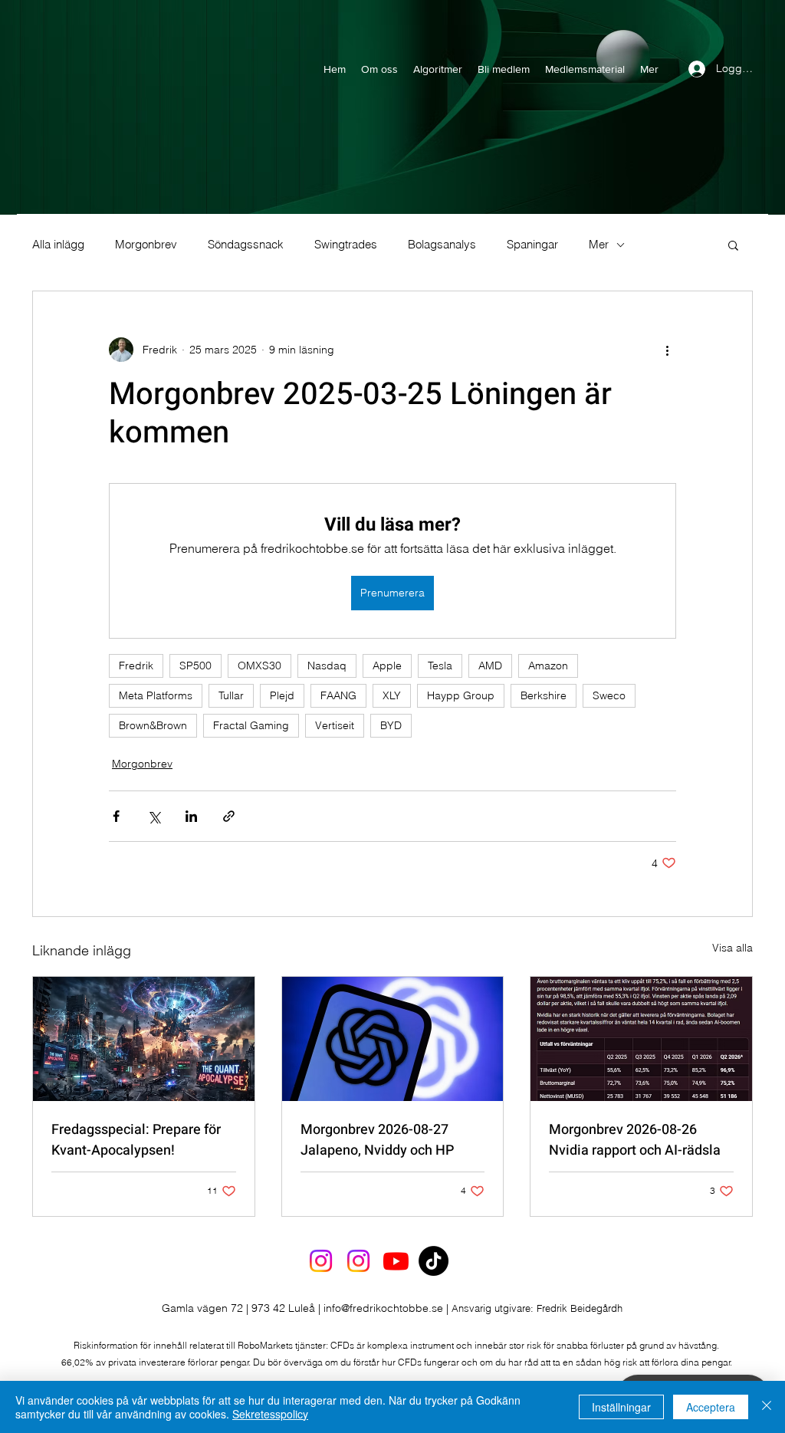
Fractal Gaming (251, 725)
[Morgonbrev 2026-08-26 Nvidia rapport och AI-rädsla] (641, 1039)
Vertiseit (334, 725)
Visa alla (732, 948)
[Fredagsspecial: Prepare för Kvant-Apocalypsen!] (144, 1039)
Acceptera (710, 1407)
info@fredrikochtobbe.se (383, 1308)
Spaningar (532, 244)
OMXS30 (259, 665)
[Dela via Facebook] (116, 816)
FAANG (338, 695)
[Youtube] (396, 1261)
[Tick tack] (433, 1261)
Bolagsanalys (442, 244)
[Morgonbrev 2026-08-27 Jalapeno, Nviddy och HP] (393, 1039)
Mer (599, 244)
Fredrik (136, 665)
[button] (733, 244)
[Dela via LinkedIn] (191, 816)
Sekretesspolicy (270, 1413)
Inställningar (621, 1407)
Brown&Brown (153, 725)
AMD (490, 665)
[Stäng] (766, 1407)
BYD (391, 725)
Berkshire (544, 695)
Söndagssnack (246, 244)
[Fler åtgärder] (667, 349)
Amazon (548, 665)
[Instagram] (321, 1261)
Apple (387, 665)
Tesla (440, 665)
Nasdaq (327, 665)
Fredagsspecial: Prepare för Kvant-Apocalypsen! (136, 1140)
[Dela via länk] (229, 816)
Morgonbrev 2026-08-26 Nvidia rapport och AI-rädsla (635, 1140)
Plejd (282, 695)
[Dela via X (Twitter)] (153, 816)
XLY (392, 695)
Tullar (231, 695)
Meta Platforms (155, 695)
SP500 (195, 665)
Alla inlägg (58, 244)
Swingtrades (345, 244)
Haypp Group (460, 695)
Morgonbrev (146, 244)
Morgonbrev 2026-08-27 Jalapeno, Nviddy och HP (377, 1140)
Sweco (609, 695)
